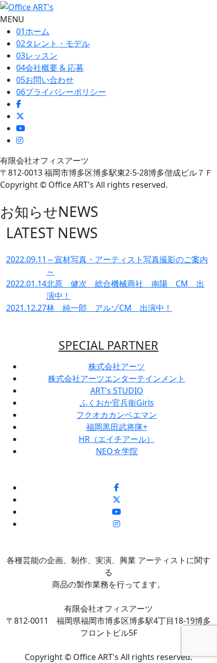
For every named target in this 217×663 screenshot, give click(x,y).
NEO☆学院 (117, 451)
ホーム (32, 31)
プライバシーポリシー (61, 91)
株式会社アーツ (116, 366)
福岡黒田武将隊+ (116, 426)
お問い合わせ (45, 79)
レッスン (37, 55)
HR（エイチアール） (116, 439)
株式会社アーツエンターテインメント (116, 378)
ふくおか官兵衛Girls (117, 402)
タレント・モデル (53, 43)
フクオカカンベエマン (116, 414)
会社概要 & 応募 (50, 67)
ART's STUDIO (116, 390)
